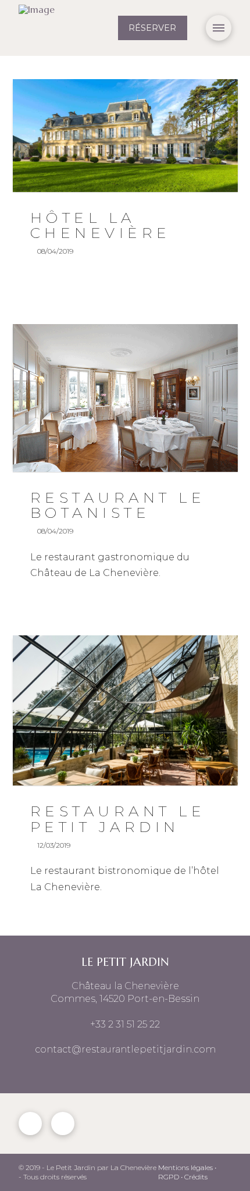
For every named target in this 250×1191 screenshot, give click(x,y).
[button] (218, 28)
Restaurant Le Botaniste (118, 505)
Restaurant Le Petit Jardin (118, 818)
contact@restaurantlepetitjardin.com (125, 1049)
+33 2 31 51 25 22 (125, 1024)
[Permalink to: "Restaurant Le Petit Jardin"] (125, 710)
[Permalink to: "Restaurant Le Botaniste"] (125, 398)
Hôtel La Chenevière (100, 225)
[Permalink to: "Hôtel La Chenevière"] (125, 135)
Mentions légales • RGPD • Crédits (187, 1172)
